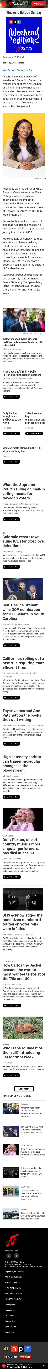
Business (24, 1104)
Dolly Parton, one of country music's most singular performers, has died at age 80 (21, 846)
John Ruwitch (7, 349)
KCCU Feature (8, 836)
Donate (39, 4)
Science (6, 1044)
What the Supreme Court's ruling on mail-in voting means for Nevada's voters (24, 491)
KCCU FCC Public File (13, 1283)
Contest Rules (10, 1321)
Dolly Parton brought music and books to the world (12, 418)
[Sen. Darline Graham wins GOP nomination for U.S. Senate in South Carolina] (23, 589)
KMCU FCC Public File (13, 1294)
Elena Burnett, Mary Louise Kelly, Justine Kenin (19, 725)
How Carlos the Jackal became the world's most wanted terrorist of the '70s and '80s (24, 972)
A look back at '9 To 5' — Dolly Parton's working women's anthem (22, 373)
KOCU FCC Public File (13, 1299)
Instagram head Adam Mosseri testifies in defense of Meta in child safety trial (23, 342)
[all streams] (44, 1366)
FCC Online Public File (13, 1277)
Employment (10, 1305)
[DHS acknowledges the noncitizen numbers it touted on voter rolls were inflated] (23, 899)
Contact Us (9, 1332)
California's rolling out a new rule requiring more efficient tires (24, 663)
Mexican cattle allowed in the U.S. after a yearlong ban (22, 449)
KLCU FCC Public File (13, 1288)
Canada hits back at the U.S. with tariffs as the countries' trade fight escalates (32, 1216)
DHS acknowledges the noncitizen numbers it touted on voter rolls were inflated (22, 922)
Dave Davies (7, 984)
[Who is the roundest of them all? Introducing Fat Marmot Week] (23, 1028)
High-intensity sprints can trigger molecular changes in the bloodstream (22, 763)
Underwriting (10, 1310)
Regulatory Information (14, 1272)
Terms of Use (10, 1327)
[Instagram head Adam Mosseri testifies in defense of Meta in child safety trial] (24, 320)
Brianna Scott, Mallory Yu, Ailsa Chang (16, 504)
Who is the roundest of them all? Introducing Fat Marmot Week (22, 1052)
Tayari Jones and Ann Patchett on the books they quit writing (22, 715)
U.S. (4, 533)
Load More (24, 1089)
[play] (4, 1366)
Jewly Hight (7, 859)
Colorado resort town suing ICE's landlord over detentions (24, 541)
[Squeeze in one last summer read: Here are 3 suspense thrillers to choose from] (11, 1191)
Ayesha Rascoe (17, 63)
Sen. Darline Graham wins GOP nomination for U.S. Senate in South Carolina (23, 612)
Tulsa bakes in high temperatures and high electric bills (35, 418)
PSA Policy (9, 1316)
